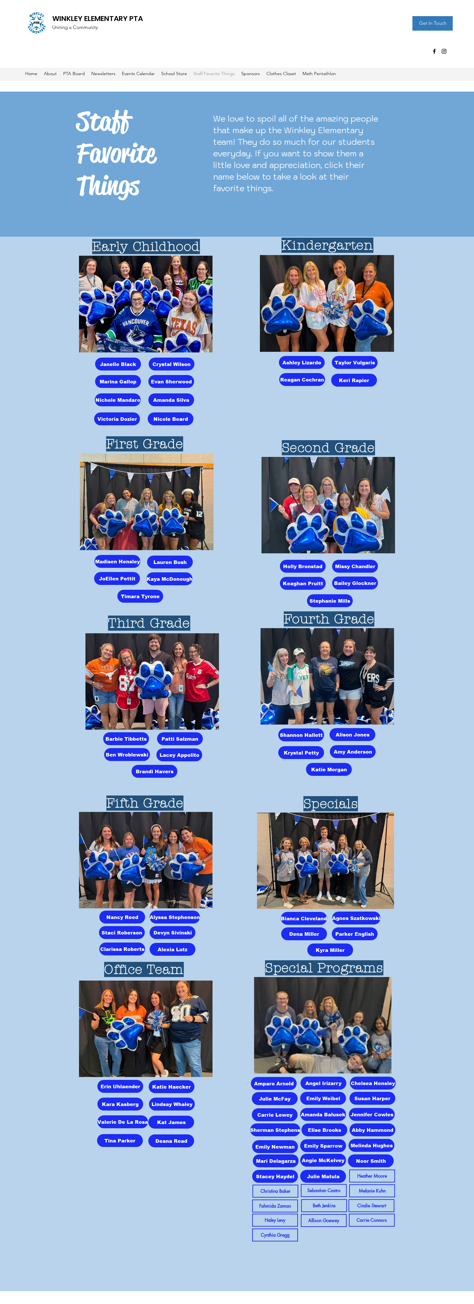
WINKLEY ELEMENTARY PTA (97, 19)
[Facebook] (434, 51)
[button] (275, 1191)
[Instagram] (444, 51)
